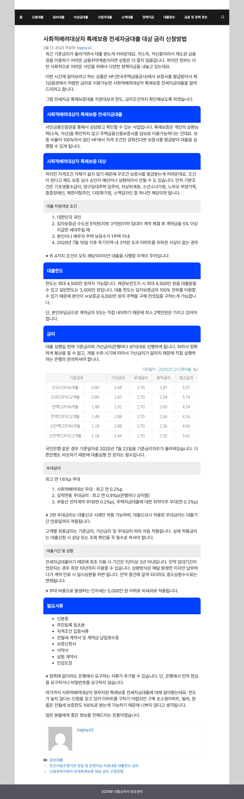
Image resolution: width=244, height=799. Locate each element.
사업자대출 (105, 17)
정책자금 (148, 17)
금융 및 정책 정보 (195, 17)
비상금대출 (81, 17)
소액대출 (127, 17)
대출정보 (169, 17)
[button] (222, 17)
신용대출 (37, 17)
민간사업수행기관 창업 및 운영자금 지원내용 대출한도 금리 (94, 765)
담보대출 (58, 17)
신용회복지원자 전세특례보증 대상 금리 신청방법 (86, 771)
